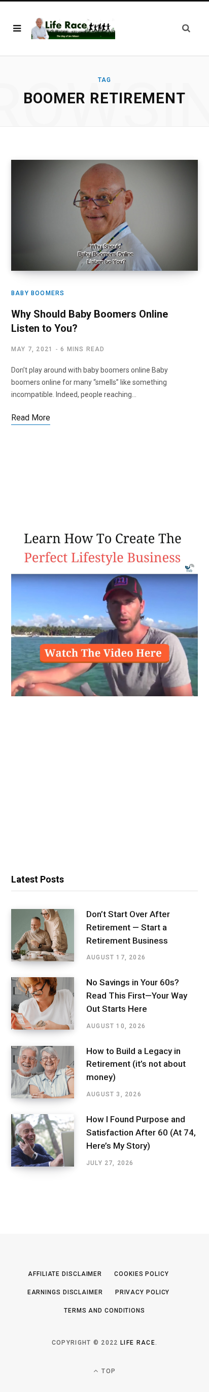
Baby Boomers (37, 293)
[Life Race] (73, 28)
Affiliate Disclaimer (65, 1273)
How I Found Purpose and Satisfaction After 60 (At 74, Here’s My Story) (141, 1132)
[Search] (186, 28)
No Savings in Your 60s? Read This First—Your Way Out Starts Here (136, 995)
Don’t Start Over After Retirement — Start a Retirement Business (128, 927)
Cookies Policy (141, 1273)
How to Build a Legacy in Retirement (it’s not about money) (136, 1064)
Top (107, 1371)
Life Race (137, 1342)
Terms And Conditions (104, 1310)
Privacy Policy (142, 1292)
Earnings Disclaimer (65, 1292)
